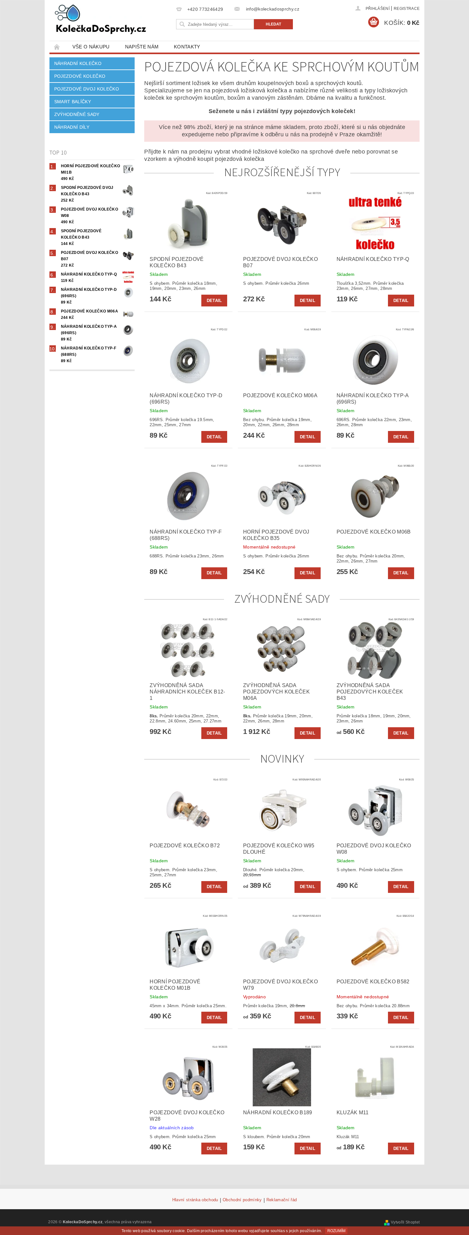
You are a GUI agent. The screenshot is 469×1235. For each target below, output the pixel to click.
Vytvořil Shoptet (405, 1222)
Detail (214, 300)
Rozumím (336, 1231)
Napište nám (142, 46)
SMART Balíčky (72, 101)
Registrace (407, 8)
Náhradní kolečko (77, 63)
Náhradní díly (71, 127)
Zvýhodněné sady (77, 114)
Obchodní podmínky (242, 1200)
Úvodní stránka (57, 46)
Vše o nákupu (91, 46)
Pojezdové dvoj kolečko (86, 88)
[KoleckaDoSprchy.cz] (100, 19)
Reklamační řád (281, 1200)
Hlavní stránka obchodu (195, 1200)
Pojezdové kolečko (79, 76)
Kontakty (187, 46)
